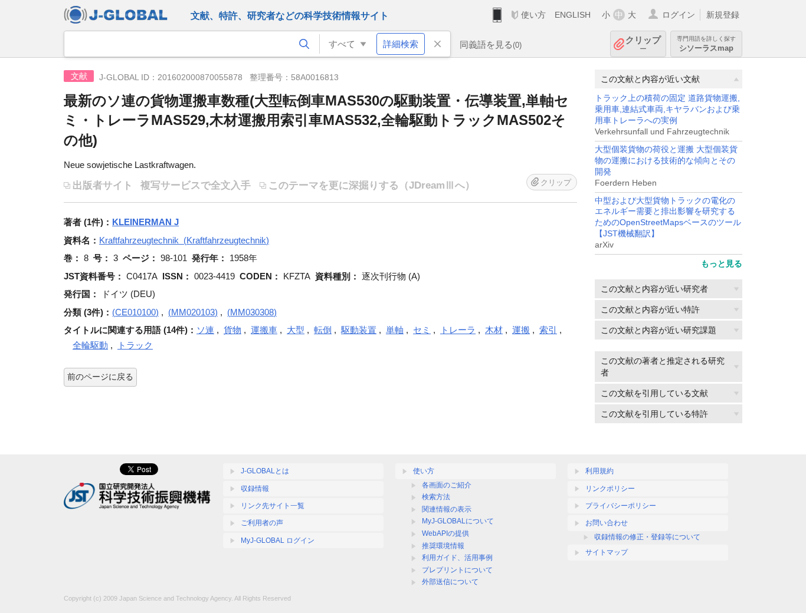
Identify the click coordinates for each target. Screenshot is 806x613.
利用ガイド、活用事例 (457, 557)
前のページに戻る (100, 376)
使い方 (533, 14)
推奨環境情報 (443, 546)
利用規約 (599, 471)
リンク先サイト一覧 (272, 506)
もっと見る (721, 263)
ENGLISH (573, 14)
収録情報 (255, 489)
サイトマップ (606, 552)
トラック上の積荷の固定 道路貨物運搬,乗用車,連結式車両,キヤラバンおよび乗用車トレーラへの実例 (667, 109)
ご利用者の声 (262, 523)
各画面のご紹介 (446, 485)
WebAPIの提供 (445, 533)
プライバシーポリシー (620, 506)
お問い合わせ (606, 523)
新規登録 (722, 14)
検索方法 (436, 497)
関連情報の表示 (446, 509)
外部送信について (450, 582)
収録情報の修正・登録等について (647, 537)
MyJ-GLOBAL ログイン (277, 540)
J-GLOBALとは (265, 471)
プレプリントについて (457, 570)
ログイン (678, 14)
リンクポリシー (610, 489)
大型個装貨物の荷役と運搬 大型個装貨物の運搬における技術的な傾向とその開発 (666, 160)
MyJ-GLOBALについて (458, 521)
